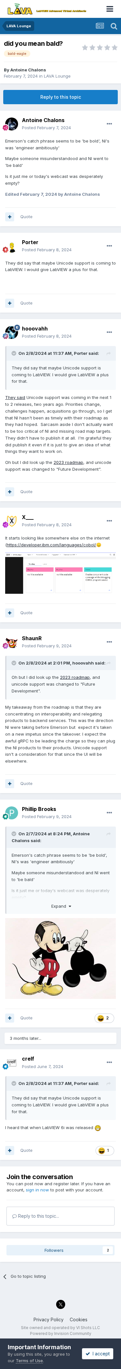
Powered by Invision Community (60, 1333)
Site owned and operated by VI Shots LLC (60, 1327)
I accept (100, 1353)
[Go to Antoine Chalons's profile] (11, 124)
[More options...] (109, 124)
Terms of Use (29, 1360)
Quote (26, 216)
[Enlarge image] (60, 572)
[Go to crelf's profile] (11, 1062)
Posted (46, 127)
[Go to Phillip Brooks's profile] (11, 812)
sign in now (37, 1189)
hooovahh (35, 328)
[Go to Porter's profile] (11, 246)
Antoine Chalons (28, 69)
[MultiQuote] (9, 216)
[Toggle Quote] (14, 353)
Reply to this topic (60, 97)
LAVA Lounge (57, 76)
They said (15, 397)
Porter (80, 353)
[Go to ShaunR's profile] (11, 642)
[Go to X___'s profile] (11, 521)
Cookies (78, 1319)
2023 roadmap (68, 462)
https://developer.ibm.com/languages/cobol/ (51, 544)
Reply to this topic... (38, 1216)
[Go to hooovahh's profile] (11, 332)
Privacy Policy (49, 1319)
